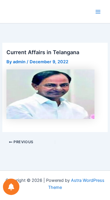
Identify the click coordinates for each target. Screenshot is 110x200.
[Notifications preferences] (11, 187)
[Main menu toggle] (98, 12)
